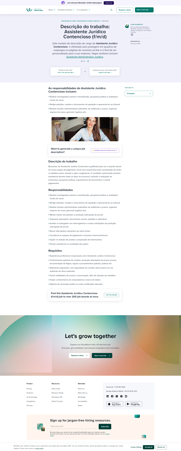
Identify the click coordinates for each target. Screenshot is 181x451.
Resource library (57, 393)
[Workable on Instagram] (126, 397)
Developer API (57, 397)
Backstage (81, 397)
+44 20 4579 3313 (130, 391)
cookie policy (39, 448)
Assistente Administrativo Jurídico (84, 56)
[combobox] (112, 9)
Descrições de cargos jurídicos (88, 21)
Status (80, 405)
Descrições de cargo (68, 21)
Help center (56, 389)
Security (30, 405)
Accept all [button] (148, 447)
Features (30, 393)
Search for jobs (57, 401)
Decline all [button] (161, 447)
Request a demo (125, 10)
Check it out (108, 3)
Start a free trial (143, 10)
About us (81, 389)
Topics (50, 10)
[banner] (85, 150)
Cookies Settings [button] (136, 447)
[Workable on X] (121, 397)
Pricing (29, 389)
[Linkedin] (132, 34)
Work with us (82, 393)
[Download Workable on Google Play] (133, 404)
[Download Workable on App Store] (114, 404)
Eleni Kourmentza (137, 24)
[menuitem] (51, 10)
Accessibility (82, 401)
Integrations (31, 401)
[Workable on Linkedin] (107, 397)
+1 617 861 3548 (119, 387)
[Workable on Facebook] (112, 397)
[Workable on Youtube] (117, 397)
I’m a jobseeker (82, 10)
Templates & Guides (65, 10)
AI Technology (32, 397)
